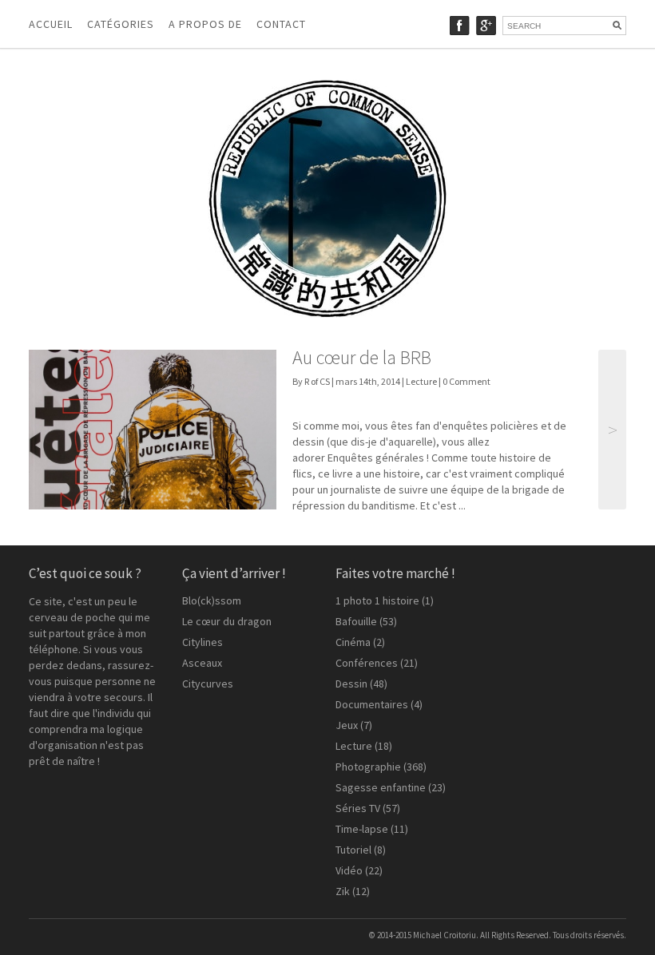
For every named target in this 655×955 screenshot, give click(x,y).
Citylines (202, 642)
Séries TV (357, 808)
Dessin (351, 683)
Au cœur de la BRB (361, 357)
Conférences (366, 663)
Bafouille (356, 621)
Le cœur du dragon (227, 621)
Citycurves (207, 683)
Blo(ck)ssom (211, 600)
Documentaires (371, 704)
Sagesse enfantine (380, 787)
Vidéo (349, 870)
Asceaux (202, 663)
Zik (342, 891)
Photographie (368, 766)
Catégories (120, 24)
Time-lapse (361, 829)
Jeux (346, 725)
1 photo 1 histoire (377, 600)
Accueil (51, 24)
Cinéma (353, 642)
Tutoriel (353, 849)
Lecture (421, 381)
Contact (281, 24)
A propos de (205, 24)
